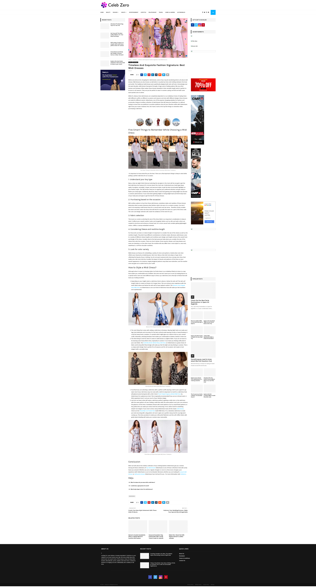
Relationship (152, 12)
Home (102, 12)
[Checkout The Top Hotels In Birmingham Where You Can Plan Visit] (210, 372)
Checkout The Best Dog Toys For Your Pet (117, 24)
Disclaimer (182, 556)
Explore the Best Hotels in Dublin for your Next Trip (197, 337)
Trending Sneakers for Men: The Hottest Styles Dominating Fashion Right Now (161, 554)
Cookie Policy (206, 584)
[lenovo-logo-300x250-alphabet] (191, 36)
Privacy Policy (190, 584)
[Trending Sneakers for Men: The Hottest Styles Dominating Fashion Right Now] (144, 556)
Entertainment (133, 12)
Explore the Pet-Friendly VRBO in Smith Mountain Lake (209, 396)
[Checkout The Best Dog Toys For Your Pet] (104, 26)
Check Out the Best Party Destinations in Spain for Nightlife (200, 302)
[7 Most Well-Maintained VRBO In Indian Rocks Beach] (210, 330)
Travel (161, 12)
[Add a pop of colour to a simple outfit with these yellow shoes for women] (104, 45)
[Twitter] (205, 12)
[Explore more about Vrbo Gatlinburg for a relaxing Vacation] (197, 372)
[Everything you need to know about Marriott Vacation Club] (203, 349)
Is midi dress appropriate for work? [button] (140, 485)
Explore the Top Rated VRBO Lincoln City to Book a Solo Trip (209, 322)
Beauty (108, 12)
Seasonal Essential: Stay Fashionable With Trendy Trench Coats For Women (156, 536)
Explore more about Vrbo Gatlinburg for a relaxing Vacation (196, 379)
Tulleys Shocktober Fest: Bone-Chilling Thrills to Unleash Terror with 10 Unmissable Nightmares (162, 564)
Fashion (115, 12)
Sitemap (212, 584)
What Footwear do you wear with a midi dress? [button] (143, 482)
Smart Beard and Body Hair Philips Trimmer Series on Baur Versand (117, 53)
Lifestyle (143, 12)
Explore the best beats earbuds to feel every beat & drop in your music (118, 62)
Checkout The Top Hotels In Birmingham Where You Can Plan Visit (209, 380)
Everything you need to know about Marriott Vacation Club (201, 360)
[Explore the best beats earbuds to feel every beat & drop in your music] (104, 63)
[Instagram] (207, 12)
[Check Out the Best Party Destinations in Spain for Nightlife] (203, 290)
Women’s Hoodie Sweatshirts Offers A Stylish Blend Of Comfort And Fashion (136, 536)
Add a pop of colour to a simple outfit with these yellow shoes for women (117, 44)
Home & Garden (170, 12)
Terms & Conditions (184, 558)
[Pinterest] (209, 12)
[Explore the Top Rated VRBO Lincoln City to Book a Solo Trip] (210, 315)
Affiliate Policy (198, 584)
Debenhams (135, 62)
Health (123, 12)
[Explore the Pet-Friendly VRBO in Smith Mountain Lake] (210, 389)
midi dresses (180, 408)
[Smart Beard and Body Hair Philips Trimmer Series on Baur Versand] (104, 54)
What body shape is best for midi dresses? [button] (142, 489)
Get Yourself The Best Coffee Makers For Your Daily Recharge (117, 35)
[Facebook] (203, 12)
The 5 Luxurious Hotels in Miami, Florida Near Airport (197, 396)
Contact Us (182, 560)
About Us (181, 553)
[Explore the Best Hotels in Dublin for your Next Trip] (197, 330)
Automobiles (181, 12)
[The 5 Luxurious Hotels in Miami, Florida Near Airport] (197, 389)
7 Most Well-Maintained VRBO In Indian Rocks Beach (209, 337)
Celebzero (183, 474)
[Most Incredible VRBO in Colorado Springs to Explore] (197, 315)
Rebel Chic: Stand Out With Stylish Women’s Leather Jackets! (176, 536)
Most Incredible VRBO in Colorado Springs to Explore (197, 322)
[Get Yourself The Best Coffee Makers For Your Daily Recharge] (104, 35)
